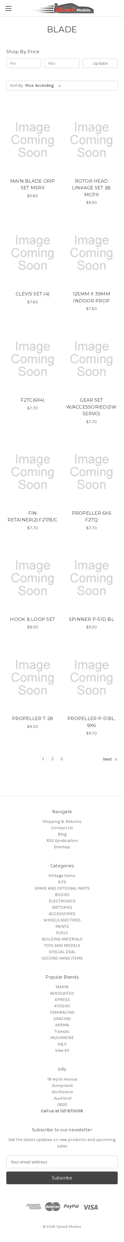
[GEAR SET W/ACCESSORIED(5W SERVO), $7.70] (91, 359)
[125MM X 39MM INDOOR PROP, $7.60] (91, 252)
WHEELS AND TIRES (62, 920)
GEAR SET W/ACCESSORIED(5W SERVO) (91, 406)
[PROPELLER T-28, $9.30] (32, 677)
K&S (62, 1044)
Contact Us (62, 827)
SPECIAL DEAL (62, 951)
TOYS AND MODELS (62, 945)
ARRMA (62, 1025)
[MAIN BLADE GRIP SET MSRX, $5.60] (32, 139)
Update (100, 63)
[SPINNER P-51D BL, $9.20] (91, 578)
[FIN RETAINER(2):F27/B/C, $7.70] (32, 472)
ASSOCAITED (62, 993)
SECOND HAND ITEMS (62, 958)
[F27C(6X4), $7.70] (32, 359)
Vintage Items (62, 875)
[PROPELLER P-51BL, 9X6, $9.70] (91, 677)
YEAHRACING (62, 1012)
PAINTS (62, 926)
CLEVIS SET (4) (33, 294)
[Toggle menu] (8, 8)
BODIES (62, 894)
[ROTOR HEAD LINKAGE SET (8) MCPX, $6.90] (91, 139)
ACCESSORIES (62, 913)
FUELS (62, 932)
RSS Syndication (62, 840)
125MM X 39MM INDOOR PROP (91, 297)
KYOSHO (62, 1006)
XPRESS (62, 999)
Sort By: (16, 85)
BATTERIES (62, 907)
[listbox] (44, 85)
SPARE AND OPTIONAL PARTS (62, 888)
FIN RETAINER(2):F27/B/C (32, 516)
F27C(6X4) (33, 400)
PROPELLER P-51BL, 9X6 (91, 722)
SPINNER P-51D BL (91, 619)
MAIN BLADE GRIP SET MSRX (32, 184)
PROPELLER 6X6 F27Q (91, 516)
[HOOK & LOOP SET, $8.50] (32, 578)
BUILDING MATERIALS (62, 939)
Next (108, 759)
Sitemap (62, 846)
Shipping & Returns (62, 821)
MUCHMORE (62, 1037)
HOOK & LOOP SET (32, 619)
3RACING (62, 1018)
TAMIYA (62, 986)
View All (62, 1050)
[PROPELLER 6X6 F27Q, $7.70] (91, 472)
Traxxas (62, 1031)
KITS (62, 882)
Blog (62, 834)
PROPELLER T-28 (32, 718)
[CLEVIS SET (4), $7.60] (32, 252)
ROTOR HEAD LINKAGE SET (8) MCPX (91, 187)
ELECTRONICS (62, 901)
